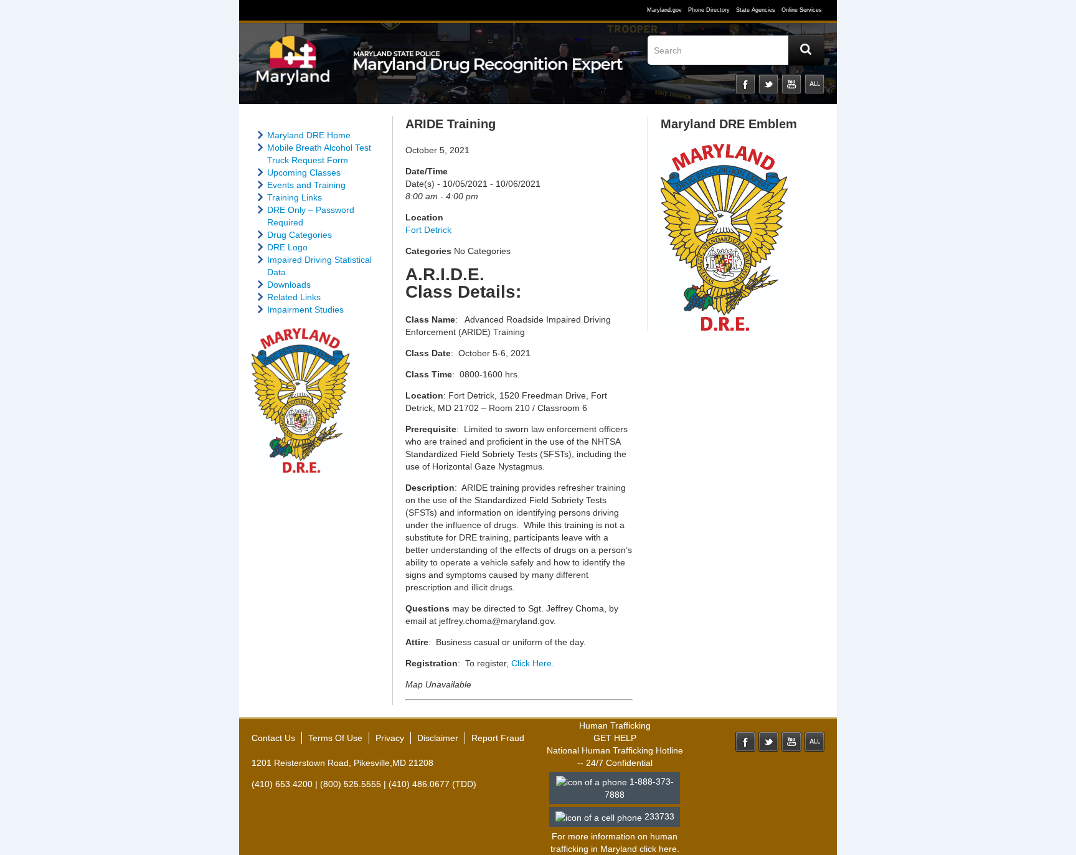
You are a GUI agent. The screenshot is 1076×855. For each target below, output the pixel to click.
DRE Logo (287, 247)
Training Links (294, 197)
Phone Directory (709, 10)
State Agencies (755, 10)
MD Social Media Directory (814, 742)
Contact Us (273, 738)
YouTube (791, 84)
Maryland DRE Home (309, 135)
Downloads (289, 285)
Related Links (294, 297)
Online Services (801, 10)
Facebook (745, 84)
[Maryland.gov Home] (293, 66)
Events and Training (306, 185)
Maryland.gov (664, 10)
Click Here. (532, 663)
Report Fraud (497, 738)
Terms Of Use (335, 738)
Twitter (768, 84)
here (668, 849)
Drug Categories (299, 235)
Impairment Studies (305, 309)
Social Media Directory (814, 84)
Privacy (389, 738)
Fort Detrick (428, 230)
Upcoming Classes (304, 172)
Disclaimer (437, 738)
